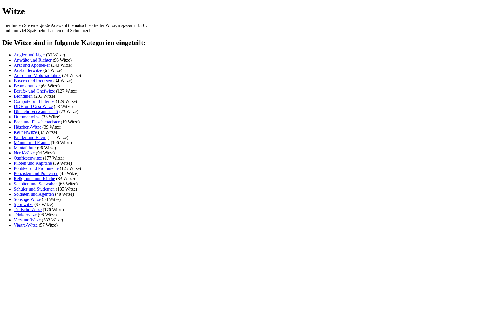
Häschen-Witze (27, 127)
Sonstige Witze (27, 199)
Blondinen (23, 96)
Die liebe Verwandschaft (36, 111)
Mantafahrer (25, 147)
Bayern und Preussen (33, 80)
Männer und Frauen (32, 142)
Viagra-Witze (26, 225)
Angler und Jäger (29, 54)
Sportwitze (23, 204)
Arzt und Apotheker (32, 65)
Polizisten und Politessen (36, 173)
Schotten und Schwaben (36, 183)
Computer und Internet (34, 101)
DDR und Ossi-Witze (33, 106)
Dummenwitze (27, 116)
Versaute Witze (27, 219)
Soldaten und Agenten (34, 194)
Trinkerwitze (25, 214)
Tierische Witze (28, 209)
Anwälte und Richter (33, 60)
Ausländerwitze (28, 70)
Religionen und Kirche (34, 178)
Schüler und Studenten (34, 188)
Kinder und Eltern (30, 137)
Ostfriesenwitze (28, 158)
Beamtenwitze (27, 85)
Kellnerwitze (25, 132)
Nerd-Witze (24, 152)
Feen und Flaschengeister (37, 121)
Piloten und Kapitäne (33, 163)
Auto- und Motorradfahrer (37, 75)
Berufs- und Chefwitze (34, 91)
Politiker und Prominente (36, 168)
